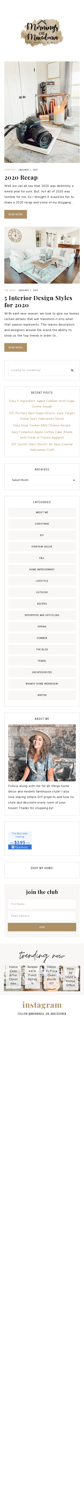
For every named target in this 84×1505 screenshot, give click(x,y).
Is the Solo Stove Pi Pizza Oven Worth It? (51, 971)
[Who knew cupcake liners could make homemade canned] (42, 1091)
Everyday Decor (42, 546)
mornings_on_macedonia (48, 1013)
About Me (42, 512)
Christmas (42, 523)
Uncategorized (42, 672)
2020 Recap (21, 177)
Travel (42, 660)
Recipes (42, 603)
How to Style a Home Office (70, 977)
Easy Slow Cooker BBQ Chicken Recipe (42, 425)
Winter (42, 695)
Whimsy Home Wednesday (42, 683)
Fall (42, 558)
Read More (16, 214)
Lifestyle (10, 170)
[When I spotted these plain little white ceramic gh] (42, 1272)
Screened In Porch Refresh (33, 975)
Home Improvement (42, 569)
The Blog (10, 290)
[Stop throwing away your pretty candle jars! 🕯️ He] (42, 1046)
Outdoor (42, 592)
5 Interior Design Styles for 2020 (38, 301)
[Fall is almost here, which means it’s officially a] (42, 1136)
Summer (42, 638)
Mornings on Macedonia (42, 33)
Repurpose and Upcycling (42, 615)
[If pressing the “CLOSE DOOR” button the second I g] (42, 1317)
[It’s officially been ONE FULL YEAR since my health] (42, 1363)
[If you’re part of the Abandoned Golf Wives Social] (42, 1227)
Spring (42, 626)
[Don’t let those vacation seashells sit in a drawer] (42, 1408)
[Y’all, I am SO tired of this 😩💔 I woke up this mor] (42, 1182)
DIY (42, 535)
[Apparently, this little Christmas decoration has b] (42, 1453)
